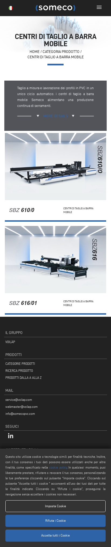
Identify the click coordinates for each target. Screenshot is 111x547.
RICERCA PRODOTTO (19, 370)
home (35, 52)
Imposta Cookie (55, 506)
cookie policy (58, 467)
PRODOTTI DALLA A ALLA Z (23, 377)
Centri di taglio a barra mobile (55, 57)
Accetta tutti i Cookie (55, 535)
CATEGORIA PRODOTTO (61, 52)
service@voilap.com (18, 399)
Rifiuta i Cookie (55, 520)
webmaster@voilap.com (21, 406)
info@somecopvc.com (20, 413)
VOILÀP (10, 342)
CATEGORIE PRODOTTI (20, 363)
